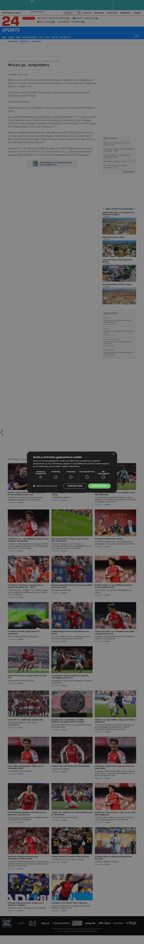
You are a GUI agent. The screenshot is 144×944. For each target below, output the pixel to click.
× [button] (113, 454)
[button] (45, 486)
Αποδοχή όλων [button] (99, 486)
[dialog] (72, 472)
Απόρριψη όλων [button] (75, 486)
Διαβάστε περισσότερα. (70, 466)
